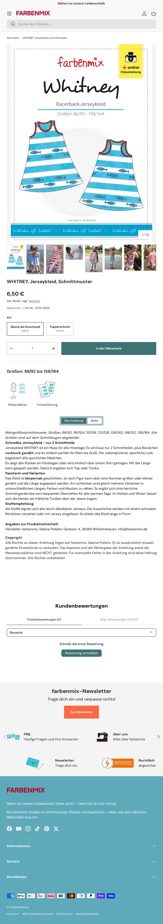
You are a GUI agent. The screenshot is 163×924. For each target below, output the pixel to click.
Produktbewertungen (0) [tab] (44, 619)
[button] (153, 13)
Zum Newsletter (81, 712)
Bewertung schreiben (81, 653)
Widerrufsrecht (64, 913)
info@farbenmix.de (132, 529)
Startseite (13, 38)
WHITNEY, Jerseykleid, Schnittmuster (45, 38)
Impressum (13, 913)
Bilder (94, 421)
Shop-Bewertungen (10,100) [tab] (119, 619)
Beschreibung (74, 421)
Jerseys (79, 509)
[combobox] (81, 24)
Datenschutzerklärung (87, 913)
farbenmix (14, 308)
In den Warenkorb (108, 348)
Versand (34, 301)
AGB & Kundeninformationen (37, 913)
